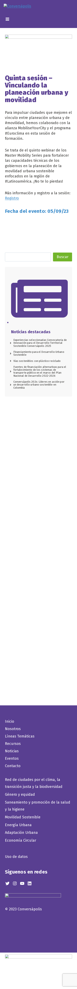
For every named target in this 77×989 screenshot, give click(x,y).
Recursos (13, 743)
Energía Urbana (18, 825)
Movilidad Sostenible (22, 817)
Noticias (12, 751)
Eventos (12, 758)
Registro (12, 198)
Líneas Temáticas (19, 736)
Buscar (62, 257)
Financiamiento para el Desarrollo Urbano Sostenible (38, 353)
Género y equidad (20, 794)
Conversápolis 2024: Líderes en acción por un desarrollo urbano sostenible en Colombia (38, 384)
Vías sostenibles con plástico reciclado (37, 360)
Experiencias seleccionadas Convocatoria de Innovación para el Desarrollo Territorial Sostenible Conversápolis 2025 (40, 342)
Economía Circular (21, 840)
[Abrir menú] (7, 19)
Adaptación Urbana (22, 832)
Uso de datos (16, 856)
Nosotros (13, 729)
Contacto (13, 766)
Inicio (9, 721)
